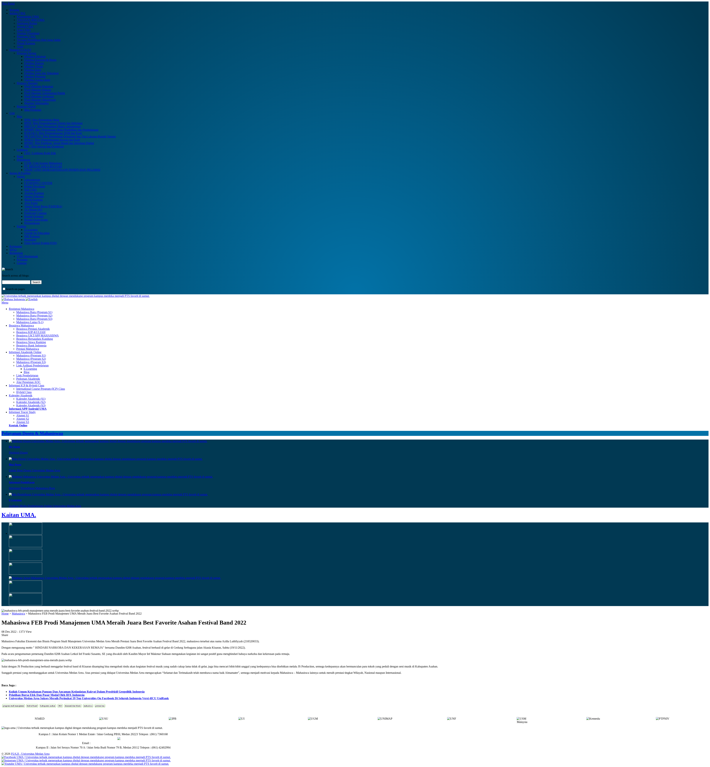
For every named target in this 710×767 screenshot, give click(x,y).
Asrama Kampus (34, 193)
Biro (19, 116)
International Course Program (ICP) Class (40, 388)
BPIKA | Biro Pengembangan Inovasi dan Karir (52, 139)
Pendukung (23, 159)
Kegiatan (22, 259)
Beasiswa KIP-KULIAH (30, 332)
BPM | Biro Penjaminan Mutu (41, 119)
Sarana (21, 176)
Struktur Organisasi (28, 33)
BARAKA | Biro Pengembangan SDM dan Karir (53, 133)
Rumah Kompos (33, 216)
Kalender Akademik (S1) (30, 398)
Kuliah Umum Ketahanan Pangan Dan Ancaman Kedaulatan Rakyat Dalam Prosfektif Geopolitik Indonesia (77, 691)
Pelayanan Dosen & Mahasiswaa (32, 433)
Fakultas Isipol (32, 69)
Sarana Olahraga (34, 196)
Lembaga (22, 149)
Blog (26, 372)
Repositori (30, 239)
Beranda (14, 9)
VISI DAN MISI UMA (31, 19)
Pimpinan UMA (26, 36)
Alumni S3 (22, 422)
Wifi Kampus (32, 236)
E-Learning (31, 229)
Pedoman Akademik (28, 378)
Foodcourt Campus (35, 213)
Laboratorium (32, 179)
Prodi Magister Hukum (37, 89)
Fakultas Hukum (34, 63)
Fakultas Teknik (33, 66)
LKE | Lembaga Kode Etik (40, 153)
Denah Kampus (26, 43)
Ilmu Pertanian (32, 109)
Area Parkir (31, 203)
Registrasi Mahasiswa (21, 308)
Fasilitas (21, 226)
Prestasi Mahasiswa (27, 348)
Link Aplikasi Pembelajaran (32, 365)
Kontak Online (18, 425)
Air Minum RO (33, 209)
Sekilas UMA (17, 13)
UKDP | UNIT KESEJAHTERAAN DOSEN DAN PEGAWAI (62, 169)
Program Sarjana (26, 53)
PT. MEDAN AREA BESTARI (43, 166)
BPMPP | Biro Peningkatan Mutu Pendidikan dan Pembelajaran (61, 129)
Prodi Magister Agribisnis (39, 96)
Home (5, 613)
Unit (12, 113)
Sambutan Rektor (27, 23)
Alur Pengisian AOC (28, 382)
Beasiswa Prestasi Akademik (33, 328)
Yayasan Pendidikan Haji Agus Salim (38, 39)
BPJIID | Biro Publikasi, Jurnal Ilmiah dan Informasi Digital (59, 143)
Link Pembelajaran (27, 375)
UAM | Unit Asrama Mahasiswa (43, 163)
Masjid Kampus (33, 199)
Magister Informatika (36, 103)
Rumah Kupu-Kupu (36, 219)
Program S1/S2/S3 (20, 49)
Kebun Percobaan (34, 186)
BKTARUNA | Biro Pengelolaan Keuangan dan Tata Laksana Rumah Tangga (70, 136)
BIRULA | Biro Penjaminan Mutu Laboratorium (52, 126)
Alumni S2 (22, 418)
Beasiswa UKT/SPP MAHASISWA (37, 335)
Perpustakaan (32, 223)
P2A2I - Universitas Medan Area (30, 753)
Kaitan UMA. (18, 515)
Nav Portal (8, 3)
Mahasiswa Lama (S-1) (29, 322)
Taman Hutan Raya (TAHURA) (43, 206)
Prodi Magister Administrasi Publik (44, 93)
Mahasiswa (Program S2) (31, 358)
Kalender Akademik (20, 395)
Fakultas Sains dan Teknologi (41, 73)
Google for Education (37, 233)
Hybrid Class (24, 392)
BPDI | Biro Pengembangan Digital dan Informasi (53, 123)
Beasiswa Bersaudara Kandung (34, 338)
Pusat (20, 156)
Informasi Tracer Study (22, 412)
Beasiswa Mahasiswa (21, 325)
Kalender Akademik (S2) (30, 402)
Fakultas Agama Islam (37, 79)
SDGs (13, 249)
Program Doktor (26, 106)
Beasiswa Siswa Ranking (31, 342)
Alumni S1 (22, 415)
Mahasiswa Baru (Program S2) (34, 315)
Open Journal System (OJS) (40, 243)
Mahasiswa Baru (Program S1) (34, 312)
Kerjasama (15, 246)
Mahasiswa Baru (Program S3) (34, 318)
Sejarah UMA (25, 26)
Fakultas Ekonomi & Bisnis (40, 59)
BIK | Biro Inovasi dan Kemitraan (44, 146)
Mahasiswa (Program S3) (31, 362)
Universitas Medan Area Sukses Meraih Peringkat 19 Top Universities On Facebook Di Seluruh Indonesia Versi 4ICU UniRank (89, 698)
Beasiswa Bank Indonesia (31, 345)
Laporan (22, 263)
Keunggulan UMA (28, 16)
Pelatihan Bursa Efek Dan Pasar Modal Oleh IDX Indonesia (46, 695)
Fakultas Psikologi (35, 56)
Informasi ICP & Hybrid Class (26, 385)
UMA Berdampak (27, 256)
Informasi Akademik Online (25, 352)
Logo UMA (24, 29)
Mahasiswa (18, 613)
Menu (4, 302)
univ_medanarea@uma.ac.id (107, 743)
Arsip (20, 46)
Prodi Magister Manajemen (40, 99)
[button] (672, 720)
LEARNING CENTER (38, 183)
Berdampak (16, 253)
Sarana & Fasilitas (20, 173)
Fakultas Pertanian (35, 76)
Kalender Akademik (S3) (30, 405)
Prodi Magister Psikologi (38, 86)
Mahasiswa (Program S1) (31, 355)
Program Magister (27, 83)
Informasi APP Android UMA (28, 408)
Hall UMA (30, 189)
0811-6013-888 (108, 738)
